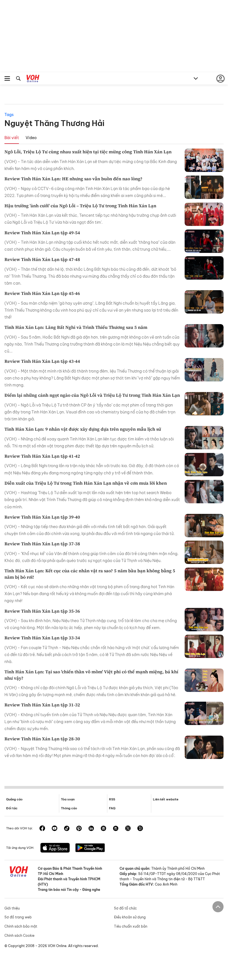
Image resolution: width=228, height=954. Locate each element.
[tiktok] (67, 829)
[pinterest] (79, 829)
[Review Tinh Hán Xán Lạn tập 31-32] (204, 713)
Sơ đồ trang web (18, 917)
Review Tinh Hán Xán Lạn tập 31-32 (42, 705)
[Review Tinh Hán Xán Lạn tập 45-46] (204, 302)
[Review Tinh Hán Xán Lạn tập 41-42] (204, 464)
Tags (9, 114)
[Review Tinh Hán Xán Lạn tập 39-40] (204, 525)
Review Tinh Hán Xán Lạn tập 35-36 (42, 611)
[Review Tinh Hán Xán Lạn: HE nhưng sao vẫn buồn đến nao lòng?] (204, 187)
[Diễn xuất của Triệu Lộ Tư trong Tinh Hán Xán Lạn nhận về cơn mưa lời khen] (204, 491)
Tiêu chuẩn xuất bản (130, 926)
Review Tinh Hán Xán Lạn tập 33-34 (42, 638)
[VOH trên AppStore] (55, 848)
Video (31, 137)
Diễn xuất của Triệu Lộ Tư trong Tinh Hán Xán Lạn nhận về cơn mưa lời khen (85, 483)
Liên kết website (166, 799)
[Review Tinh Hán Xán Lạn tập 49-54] (204, 241)
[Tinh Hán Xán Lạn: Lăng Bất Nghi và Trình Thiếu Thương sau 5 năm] (204, 335)
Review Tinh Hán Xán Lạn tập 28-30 (42, 739)
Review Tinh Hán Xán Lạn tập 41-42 (42, 456)
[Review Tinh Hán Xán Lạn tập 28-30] (204, 747)
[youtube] (54, 829)
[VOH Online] (33, 79)
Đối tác (12, 808)
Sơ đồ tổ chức (125, 908)
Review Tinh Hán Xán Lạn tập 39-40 (42, 517)
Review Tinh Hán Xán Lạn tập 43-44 (42, 361)
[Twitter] (128, 829)
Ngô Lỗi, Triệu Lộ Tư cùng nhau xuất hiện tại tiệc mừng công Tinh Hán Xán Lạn (88, 152)
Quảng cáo (14, 799)
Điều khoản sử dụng (130, 917)
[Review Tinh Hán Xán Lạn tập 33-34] (204, 646)
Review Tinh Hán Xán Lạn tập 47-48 (42, 259)
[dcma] (116, 829)
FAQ (112, 808)
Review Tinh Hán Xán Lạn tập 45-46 (42, 293)
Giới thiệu (12, 908)
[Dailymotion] (140, 829)
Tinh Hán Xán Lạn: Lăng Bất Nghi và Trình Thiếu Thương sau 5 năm (75, 327)
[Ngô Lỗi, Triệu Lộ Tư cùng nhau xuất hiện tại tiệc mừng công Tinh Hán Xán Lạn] (204, 160)
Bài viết (11, 137)
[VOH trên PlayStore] (90, 848)
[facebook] (42, 829)
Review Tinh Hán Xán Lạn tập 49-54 (42, 233)
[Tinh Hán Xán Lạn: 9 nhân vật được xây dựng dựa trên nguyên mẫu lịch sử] (204, 437)
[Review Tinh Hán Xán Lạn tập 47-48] (204, 268)
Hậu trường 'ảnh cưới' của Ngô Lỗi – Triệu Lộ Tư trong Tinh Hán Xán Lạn (80, 206)
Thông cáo (69, 808)
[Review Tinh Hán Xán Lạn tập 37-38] (204, 552)
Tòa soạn (68, 799)
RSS (112, 799)
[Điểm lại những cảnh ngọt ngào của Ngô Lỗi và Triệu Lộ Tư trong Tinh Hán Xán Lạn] (204, 403)
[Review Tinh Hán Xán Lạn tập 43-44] (204, 369)
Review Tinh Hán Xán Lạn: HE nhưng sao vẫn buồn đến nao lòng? (73, 179)
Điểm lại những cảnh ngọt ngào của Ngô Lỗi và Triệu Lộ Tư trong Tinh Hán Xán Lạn (92, 395)
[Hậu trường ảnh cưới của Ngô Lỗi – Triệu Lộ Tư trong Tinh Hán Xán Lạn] (204, 214)
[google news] (103, 829)
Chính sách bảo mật (20, 926)
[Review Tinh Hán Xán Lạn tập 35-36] (204, 619)
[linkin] (91, 829)
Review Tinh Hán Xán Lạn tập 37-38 (42, 544)
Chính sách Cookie (19, 935)
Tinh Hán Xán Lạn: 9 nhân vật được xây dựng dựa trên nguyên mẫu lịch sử (82, 429)
